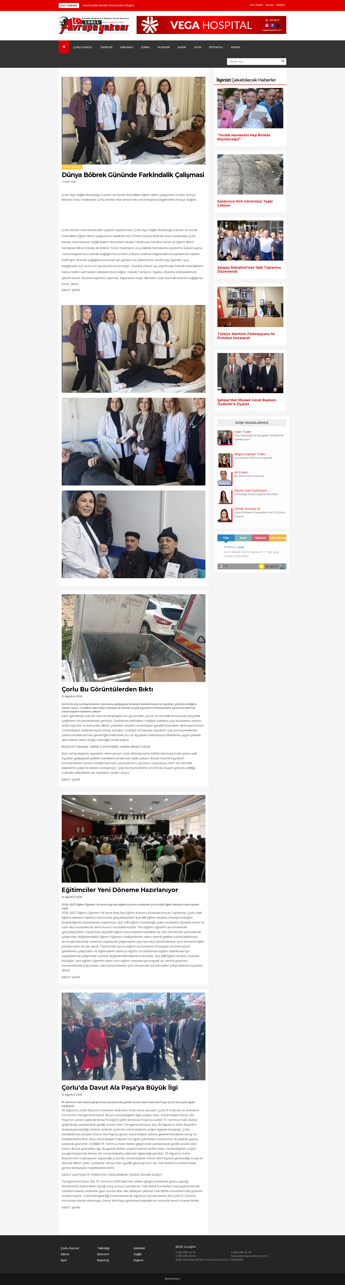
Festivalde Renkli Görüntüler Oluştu (108, 5)
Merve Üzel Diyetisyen (250, 490)
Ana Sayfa (256, 5)
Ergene (236, 47)
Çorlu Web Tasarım (172, 1279)
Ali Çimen (241, 472)
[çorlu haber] (95, 25)
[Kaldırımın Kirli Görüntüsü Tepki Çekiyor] (250, 174)
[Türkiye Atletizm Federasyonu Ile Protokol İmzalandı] (250, 307)
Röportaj (216, 47)
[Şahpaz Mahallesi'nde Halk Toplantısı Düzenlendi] (250, 240)
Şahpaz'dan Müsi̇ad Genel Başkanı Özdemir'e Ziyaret (246, 402)
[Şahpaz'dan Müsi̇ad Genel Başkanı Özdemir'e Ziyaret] (250, 373)
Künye (270, 5)
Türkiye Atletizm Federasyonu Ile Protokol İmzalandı (246, 336)
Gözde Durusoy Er (247, 508)
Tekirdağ (106, 47)
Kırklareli (126, 47)
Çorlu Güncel (82, 47)
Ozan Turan (242, 432)
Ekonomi (164, 47)
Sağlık (182, 47)
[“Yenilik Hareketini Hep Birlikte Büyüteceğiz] (250, 108)
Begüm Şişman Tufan (249, 454)
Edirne (145, 47)
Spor (197, 47)
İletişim (280, 5)
